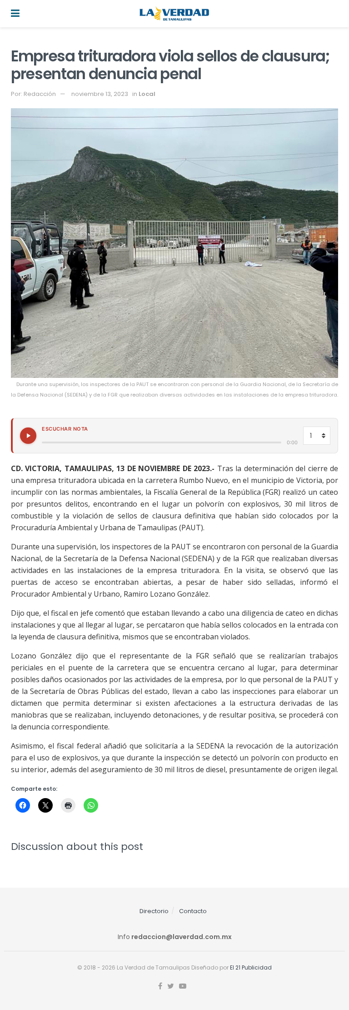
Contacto (193, 911)
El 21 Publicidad (251, 967)
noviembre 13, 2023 (99, 94)
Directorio (154, 911)
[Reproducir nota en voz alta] (28, 435)
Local (147, 94)
